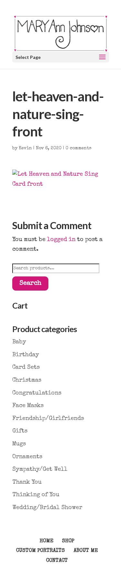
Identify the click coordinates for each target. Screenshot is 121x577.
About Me (86, 551)
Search (30, 283)
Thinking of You (35, 495)
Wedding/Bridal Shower (47, 508)
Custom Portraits (40, 551)
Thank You (27, 482)
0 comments (78, 148)
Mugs (19, 444)
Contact (57, 560)
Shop (68, 541)
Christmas (26, 380)
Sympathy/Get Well (39, 469)
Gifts (19, 431)
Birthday (25, 355)
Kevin (25, 148)
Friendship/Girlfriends (48, 419)
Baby (19, 342)
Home (46, 541)
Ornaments (27, 457)
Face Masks (28, 406)
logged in (61, 240)
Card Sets (26, 367)
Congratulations (36, 393)
